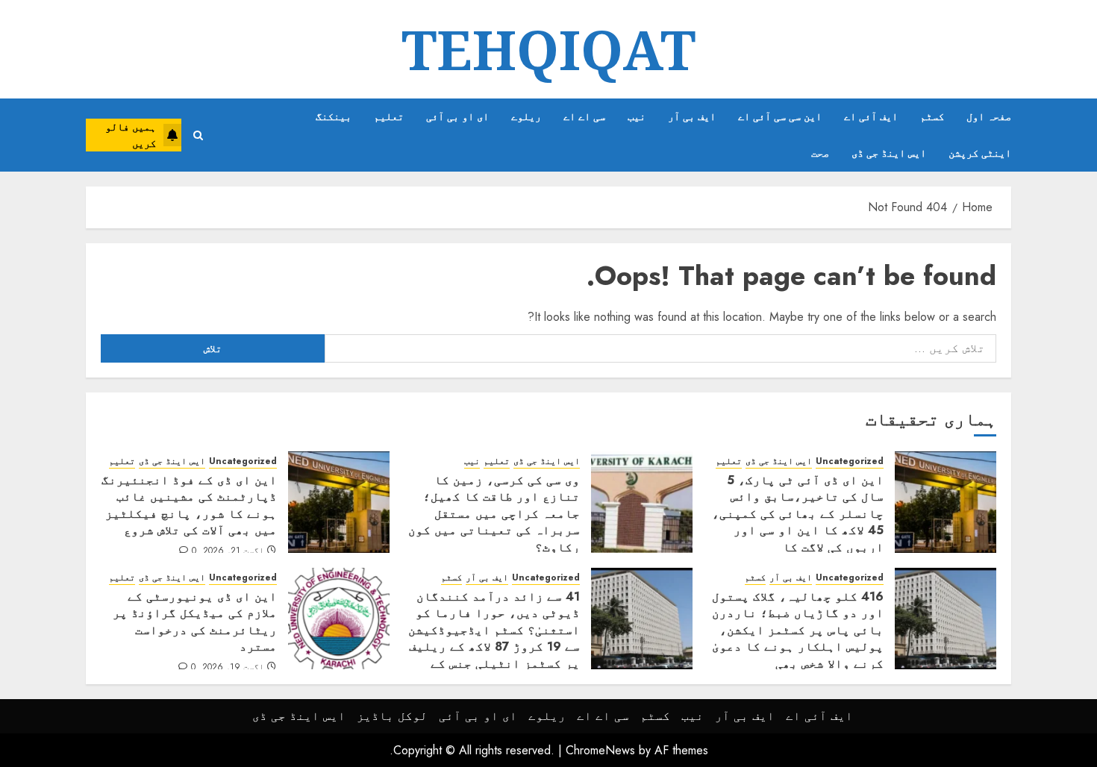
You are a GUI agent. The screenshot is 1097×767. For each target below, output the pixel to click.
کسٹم (932, 116)
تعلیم (389, 116)
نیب (637, 116)
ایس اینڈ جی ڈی (888, 152)
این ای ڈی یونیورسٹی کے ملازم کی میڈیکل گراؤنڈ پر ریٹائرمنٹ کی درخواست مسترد (195, 621)
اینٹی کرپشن (979, 152)
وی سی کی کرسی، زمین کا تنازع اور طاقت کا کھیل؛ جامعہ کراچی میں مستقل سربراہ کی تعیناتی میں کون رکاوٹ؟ (494, 514)
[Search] (198, 135)
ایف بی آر (692, 116)
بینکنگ (333, 116)
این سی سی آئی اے (780, 116)
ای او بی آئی (457, 116)
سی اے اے (584, 116)
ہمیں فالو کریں (130, 135)
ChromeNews (600, 750)
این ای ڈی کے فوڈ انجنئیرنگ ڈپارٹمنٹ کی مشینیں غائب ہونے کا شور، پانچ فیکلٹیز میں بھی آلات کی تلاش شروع (189, 505)
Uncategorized (850, 461)
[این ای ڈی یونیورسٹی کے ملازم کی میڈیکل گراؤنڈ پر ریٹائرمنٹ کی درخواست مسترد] (339, 618)
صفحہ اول (988, 116)
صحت (820, 152)
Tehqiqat (548, 49)
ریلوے (526, 116)
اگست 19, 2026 (233, 668)
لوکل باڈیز (392, 715)
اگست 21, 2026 (233, 551)
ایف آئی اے (871, 116)
